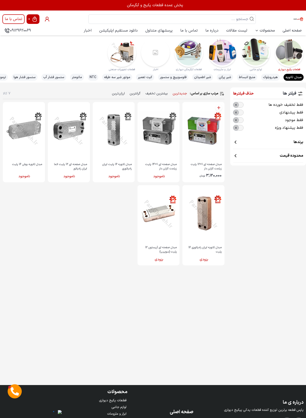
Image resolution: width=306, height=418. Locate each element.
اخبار (88, 30)
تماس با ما (13, 19)
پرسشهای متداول (159, 30)
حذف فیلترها (243, 93)
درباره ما (212, 30)
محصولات (267, 30)
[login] (47, 19)
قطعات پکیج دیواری (112, 400)
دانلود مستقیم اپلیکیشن (118, 30)
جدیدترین (180, 93)
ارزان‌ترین (118, 93)
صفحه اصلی (292, 30)
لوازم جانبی (118, 407)
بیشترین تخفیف (156, 93)
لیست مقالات (236, 30)
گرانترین (135, 93)
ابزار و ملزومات (116, 413)
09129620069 (20, 30)
